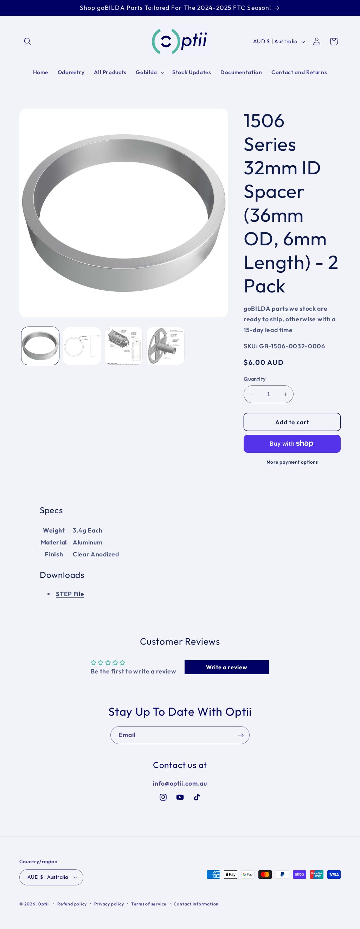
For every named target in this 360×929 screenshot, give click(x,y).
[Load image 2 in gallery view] (82, 346)
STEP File (70, 594)
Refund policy (72, 904)
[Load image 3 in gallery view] (124, 346)
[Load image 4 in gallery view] (166, 346)
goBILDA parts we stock (280, 308)
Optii (43, 904)
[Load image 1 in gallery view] (40, 346)
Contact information (196, 904)
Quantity (255, 379)
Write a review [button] (226, 667)
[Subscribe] (240, 735)
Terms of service (149, 904)
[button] (27, 41)
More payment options (292, 462)
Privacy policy (109, 904)
